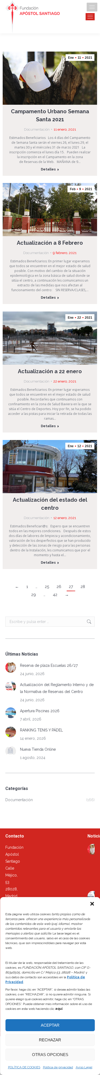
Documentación (37, 129)
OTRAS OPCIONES (50, 1054)
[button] (92, 903)
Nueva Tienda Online (38, 749)
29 (33, 594)
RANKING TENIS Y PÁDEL (41, 730)
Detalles (48, 169)
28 (83, 586)
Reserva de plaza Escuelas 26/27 (49, 665)
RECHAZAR (50, 1040)
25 (47, 586)
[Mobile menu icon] (92, 7)
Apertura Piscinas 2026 (39, 711)
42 (55, 594)
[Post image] (10, 667)
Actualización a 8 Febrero (50, 243)
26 (59, 586)
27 (71, 586)
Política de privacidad (58, 1067)
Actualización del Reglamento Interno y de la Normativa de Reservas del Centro (57, 688)
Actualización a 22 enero (50, 371)
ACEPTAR (50, 1025)
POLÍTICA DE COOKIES (24, 1067)
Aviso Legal (84, 1067)
